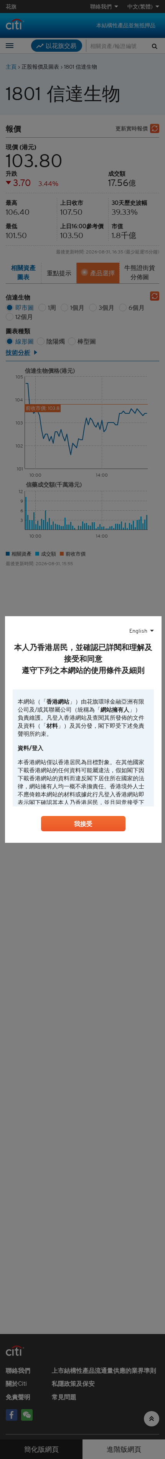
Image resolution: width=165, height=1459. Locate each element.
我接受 (83, 823)
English (138, 631)
